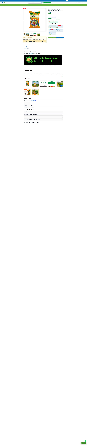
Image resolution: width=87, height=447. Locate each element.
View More (62, 76)
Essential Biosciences (33, 100)
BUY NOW (60, 37)
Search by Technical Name (47, 2)
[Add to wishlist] (45, 8)
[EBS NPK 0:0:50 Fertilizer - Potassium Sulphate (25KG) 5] (38, 34)
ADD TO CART (52, 37)
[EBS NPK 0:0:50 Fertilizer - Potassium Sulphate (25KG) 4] (34, 34)
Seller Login (73, 0)
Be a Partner (76, 0)
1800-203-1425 (6, 0)
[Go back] (23, 7)
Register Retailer (80, 0)
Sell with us (70, 0)
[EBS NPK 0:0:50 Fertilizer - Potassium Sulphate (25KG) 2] (27, 34)
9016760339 (31, 53)
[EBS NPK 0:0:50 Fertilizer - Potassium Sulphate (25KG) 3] (31, 34)
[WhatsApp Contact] (85, 441)
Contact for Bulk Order (35, 41)
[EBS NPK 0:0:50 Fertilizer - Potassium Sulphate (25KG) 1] (24, 34)
